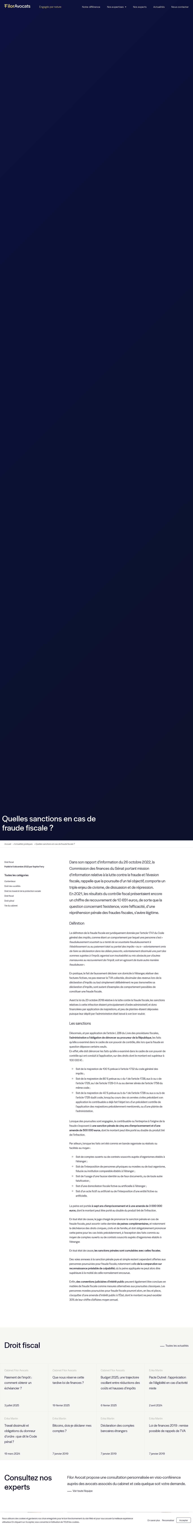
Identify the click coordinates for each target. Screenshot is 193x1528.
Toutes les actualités (177, 1345)
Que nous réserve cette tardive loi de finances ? (68, 1380)
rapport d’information (101, 861)
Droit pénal (9, 900)
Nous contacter (180, 6)
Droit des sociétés (12, 885)
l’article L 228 (114, 1033)
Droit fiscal (9, 861)
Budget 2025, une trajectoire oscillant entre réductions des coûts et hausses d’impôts (120, 1382)
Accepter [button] (183, 1520)
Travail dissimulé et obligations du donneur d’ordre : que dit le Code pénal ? (20, 1433)
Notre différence (91, 6)
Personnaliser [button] (168, 1520)
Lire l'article (37, 1405)
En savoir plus (154, 1520)
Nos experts (140, 6)
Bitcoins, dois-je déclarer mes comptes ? (72, 1428)
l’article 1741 (147, 933)
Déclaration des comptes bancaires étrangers (117, 1428)
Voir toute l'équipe (83, 1490)
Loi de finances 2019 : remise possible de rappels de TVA (168, 1428)
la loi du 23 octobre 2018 (90, 1000)
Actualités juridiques (23, 843)
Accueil (7, 843)
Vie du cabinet (11, 905)
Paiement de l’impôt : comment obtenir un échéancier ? (18, 1382)
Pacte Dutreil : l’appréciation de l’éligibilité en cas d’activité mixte (168, 1382)
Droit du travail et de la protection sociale (22, 890)
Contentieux (9, 881)
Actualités (159, 6)
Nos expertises (115, 6)
